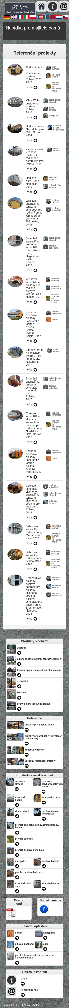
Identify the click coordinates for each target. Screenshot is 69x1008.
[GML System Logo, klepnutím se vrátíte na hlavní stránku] (20, 8)
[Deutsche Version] (7, 16)
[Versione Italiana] (27, 16)
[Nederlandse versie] (59, 16)
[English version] (14, 16)
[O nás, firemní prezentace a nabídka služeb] (52, 6)
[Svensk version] (46, 16)
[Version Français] (20, 16)
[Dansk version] (53, 16)
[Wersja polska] (33, 16)
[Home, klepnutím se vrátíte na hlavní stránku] (41, 6)
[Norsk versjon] (40, 16)
